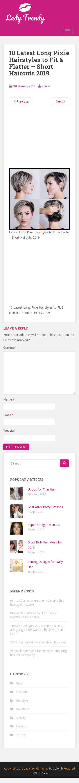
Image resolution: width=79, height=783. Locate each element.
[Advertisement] (39, 135)
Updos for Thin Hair (42, 489)
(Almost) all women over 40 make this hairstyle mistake (37, 602)
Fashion (21, 692)
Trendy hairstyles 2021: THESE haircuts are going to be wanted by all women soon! (37, 630)
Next (59, 101)
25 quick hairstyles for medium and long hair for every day (38, 653)
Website (9, 430)
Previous (22, 101)
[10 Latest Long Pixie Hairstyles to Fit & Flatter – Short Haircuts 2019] (39, 199)
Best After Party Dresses (45, 507)
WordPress (41, 773)
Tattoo (21, 735)
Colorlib (58, 768)
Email (8, 415)
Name (9, 399)
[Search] (64, 463)
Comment (10, 347)
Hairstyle (22, 700)
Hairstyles (23, 709)
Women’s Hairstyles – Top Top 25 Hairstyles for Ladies (34, 615)
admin (46, 86)
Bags (19, 683)
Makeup (21, 726)
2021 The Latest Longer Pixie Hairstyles (38, 642)
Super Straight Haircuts (44, 525)
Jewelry (21, 718)
